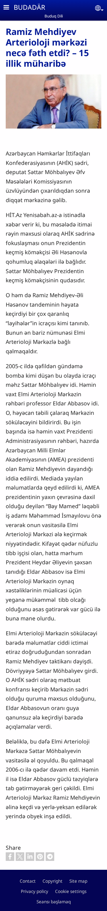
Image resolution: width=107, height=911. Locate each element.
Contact (28, 881)
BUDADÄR (29, 7)
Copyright (52, 881)
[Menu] (9, 8)
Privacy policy (34, 891)
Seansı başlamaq (54, 902)
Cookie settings (70, 891)
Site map (78, 881)
